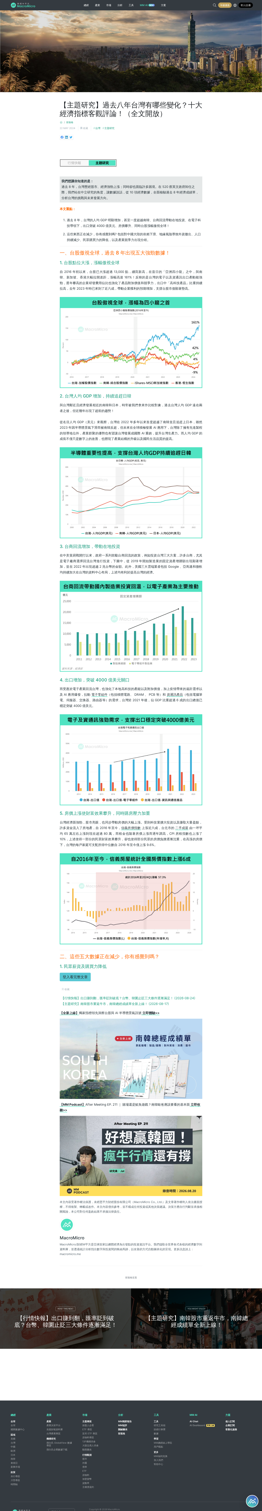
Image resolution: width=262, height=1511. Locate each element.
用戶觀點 (158, 1446)
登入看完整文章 (75, 977)
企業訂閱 (230, 1425)
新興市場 (15, 1466)
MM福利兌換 (160, 1456)
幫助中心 (158, 1464)
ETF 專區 (87, 1429)
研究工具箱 (159, 1425)
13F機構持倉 (89, 1441)
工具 (156, 1421)
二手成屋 (181, 828)
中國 (13, 1446)
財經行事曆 (159, 1429)
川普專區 (15, 1480)
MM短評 (122, 1425)
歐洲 (13, 1450)
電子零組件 (99, 694)
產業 (49, 1421)
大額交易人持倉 (90, 1445)
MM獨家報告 (125, 1421)
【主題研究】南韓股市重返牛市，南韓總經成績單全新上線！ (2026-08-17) (115, 1004)
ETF (84, 1470)
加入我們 (158, 1460)
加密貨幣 (87, 1478)
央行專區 (15, 1476)
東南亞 (14, 1462)
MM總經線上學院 (163, 1442)
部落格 (69, 122)
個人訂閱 (230, 1421)
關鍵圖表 (122, 1429)
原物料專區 (88, 1437)
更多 (156, 1452)
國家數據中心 (18, 1429)
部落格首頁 (131, 1277)
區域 (13, 1434)
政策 (13, 1472)
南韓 (13, 1458)
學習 (156, 1438)
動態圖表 (87, 1449)
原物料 (85, 1475)
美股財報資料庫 (55, 1429)
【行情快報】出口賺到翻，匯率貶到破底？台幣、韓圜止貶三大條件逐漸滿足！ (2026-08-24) (128, 998)
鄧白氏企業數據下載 (57, 1449)
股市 (84, 1458)
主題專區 (87, 1421)
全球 (13, 1421)
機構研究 (51, 1438)
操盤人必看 (88, 1425)
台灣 (97, 128)
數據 (156, 1433)
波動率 (85, 1483)
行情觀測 (87, 1454)
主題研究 (109, 128)
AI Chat (194, 1421)
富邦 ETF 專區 (89, 1433)
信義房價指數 (131, 828)
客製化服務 (231, 1429)
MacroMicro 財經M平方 (23, 5)
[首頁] (61, 122)
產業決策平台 (53, 1425)
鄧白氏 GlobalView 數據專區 (59, 1444)
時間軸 (14, 1484)
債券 (84, 1466)
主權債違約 (88, 1487)
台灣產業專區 (53, 1433)
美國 (13, 1438)
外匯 (84, 1462)
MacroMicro (72, 1237)
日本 (13, 1454)
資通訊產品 (175, 694)
